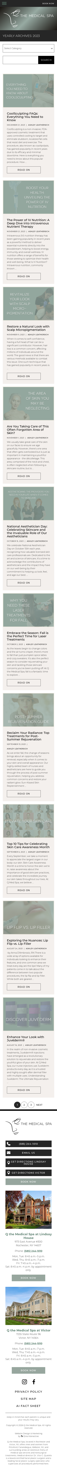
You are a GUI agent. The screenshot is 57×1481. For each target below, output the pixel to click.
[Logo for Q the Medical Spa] (28, 27)
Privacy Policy (28, 1391)
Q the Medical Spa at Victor (28, 1330)
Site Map (28, 1398)
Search (46, 59)
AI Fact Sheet (28, 1406)
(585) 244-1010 (33, 1251)
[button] (4, 3)
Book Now (28, 1181)
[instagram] (24, 1383)
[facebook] (34, 1383)
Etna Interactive (31, 1436)
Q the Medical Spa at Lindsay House (28, 1236)
